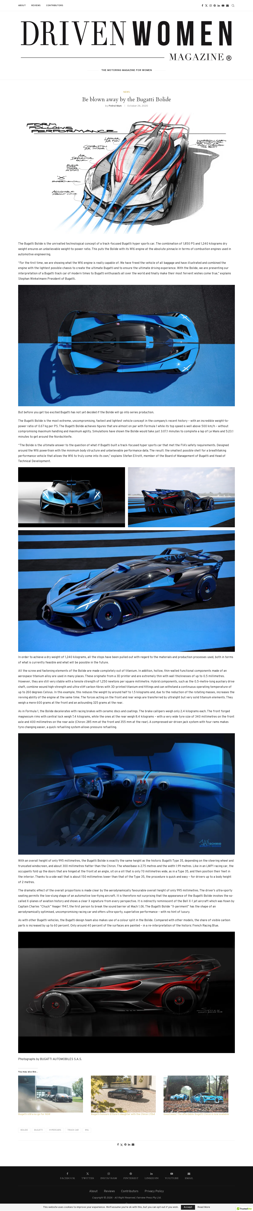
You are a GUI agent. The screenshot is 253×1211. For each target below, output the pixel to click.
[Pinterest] (215, 5)
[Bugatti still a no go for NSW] (52, 1094)
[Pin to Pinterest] (125, 1144)
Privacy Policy (154, 1191)
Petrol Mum (115, 106)
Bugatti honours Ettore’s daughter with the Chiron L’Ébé (123, 1114)
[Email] (227, 5)
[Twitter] (206, 5)
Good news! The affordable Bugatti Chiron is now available (196, 1114)
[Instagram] (210, 5)
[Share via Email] (133, 1144)
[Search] (233, 5)
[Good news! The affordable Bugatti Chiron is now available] (198, 1094)
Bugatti (38, 1130)
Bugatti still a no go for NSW (34, 1114)
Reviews (36, 5)
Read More (203, 1207)
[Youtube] (223, 5)
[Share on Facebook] (118, 1144)
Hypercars (55, 1130)
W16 (87, 1130)
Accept (188, 1207)
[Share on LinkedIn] (129, 1144)
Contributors (54, 5)
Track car (73, 1130)
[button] (126, 345)
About (22, 5)
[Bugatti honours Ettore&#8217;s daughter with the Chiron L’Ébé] (125, 1094)
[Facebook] (202, 5)
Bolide (24, 1130)
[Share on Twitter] (121, 1145)
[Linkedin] (219, 5)
